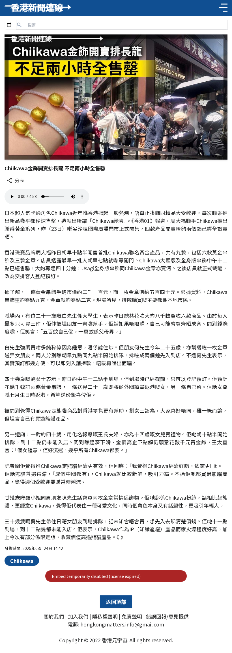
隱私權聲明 (105, 616)
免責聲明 (132, 616)
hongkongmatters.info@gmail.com (122, 624)
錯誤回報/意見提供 (167, 616)
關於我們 (54, 616)
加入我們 (78, 616)
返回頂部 (116, 601)
